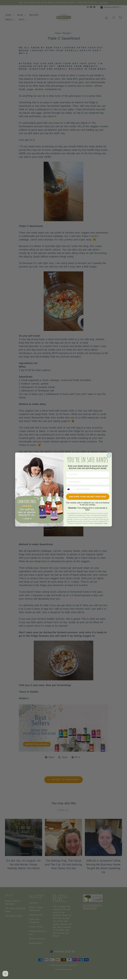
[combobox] (70, 489)
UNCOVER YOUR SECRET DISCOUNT (87, 497)
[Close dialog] (109, 455)
